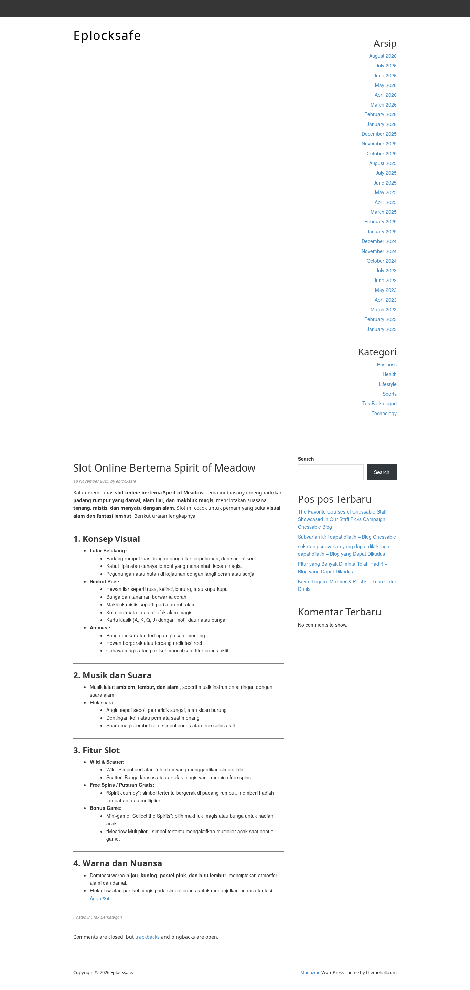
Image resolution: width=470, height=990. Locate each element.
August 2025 (383, 163)
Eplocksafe (107, 35)
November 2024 (379, 251)
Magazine (310, 972)
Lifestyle (388, 384)
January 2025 (382, 231)
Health (390, 374)
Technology (384, 413)
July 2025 (386, 172)
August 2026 (383, 55)
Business (387, 364)
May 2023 (386, 289)
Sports (390, 393)
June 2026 (385, 75)
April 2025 (386, 202)
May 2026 (386, 84)
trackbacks (147, 937)
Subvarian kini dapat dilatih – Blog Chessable (347, 536)
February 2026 (380, 114)
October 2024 (382, 260)
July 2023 (386, 270)
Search (306, 458)
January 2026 (382, 124)
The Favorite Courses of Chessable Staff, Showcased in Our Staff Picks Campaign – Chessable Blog (343, 519)
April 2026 (386, 94)
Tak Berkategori (379, 403)
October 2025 (382, 153)
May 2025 (386, 192)
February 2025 (380, 221)
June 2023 (385, 280)
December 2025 (379, 133)
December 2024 (379, 241)
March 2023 (384, 309)
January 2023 (382, 329)
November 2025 (379, 143)
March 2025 (384, 211)
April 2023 (386, 299)
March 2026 (384, 104)
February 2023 (380, 319)
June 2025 (385, 182)
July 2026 (386, 65)
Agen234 (99, 898)
